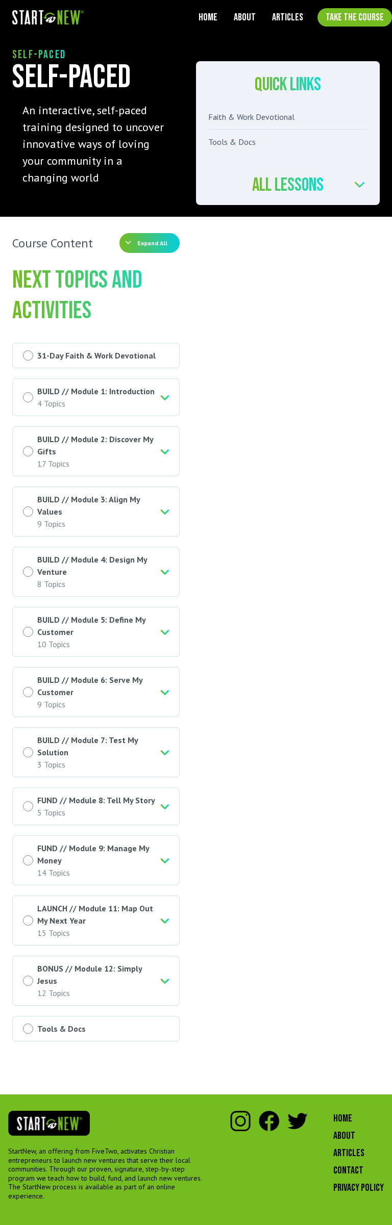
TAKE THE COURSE (355, 17)
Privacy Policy (358, 1188)
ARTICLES (287, 17)
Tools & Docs (232, 142)
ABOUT (245, 17)
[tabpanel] (96, 144)
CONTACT (348, 1170)
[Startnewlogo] (48, 17)
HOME (208, 17)
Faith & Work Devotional (251, 117)
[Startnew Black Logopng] (49, 1123)
